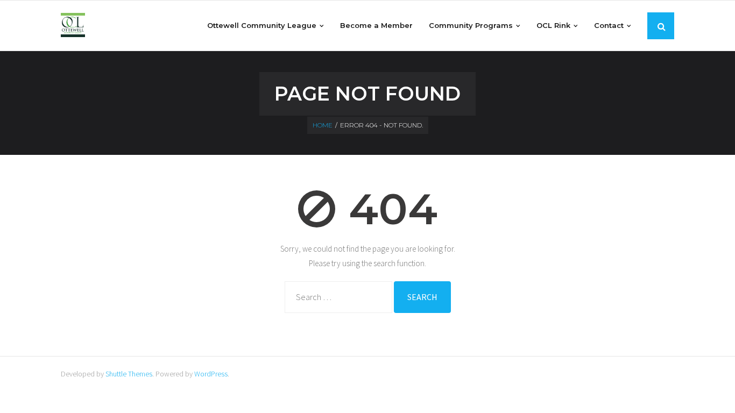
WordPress (211, 374)
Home (323, 125)
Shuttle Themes (128, 374)
